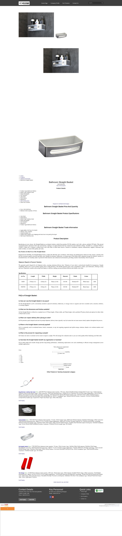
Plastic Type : (54, 397)
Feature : (77, 422)
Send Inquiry (66, 203)
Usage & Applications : (71, 421)
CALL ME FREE (64, 482)
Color (21, 216)
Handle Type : (36, 397)
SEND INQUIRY (57, 482)
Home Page (44, 3)
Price (21, 209)
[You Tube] (53, 497)
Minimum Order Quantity (26, 210)
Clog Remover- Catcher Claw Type (27, 392)
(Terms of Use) (117, 504)
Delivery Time (23, 231)
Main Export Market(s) (25, 236)
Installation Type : (67, 396)
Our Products (66, 3)
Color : (74, 392)
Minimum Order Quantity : (54, 392)
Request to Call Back (58, 203)
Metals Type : (76, 394)
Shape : (38, 393)
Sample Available (24, 233)
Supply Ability (23, 230)
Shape (21, 220)
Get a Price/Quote (61, 185)
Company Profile (55, 3)
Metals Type (23, 219)
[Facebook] (50, 497)
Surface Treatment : (49, 424)
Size (21, 222)
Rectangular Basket (23, 446)
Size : (54, 396)
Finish (21, 217)
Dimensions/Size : (68, 393)
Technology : (57, 394)
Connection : (47, 393)
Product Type (23, 224)
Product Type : (91, 392)
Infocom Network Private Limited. (114, 505)
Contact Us (75, 3)
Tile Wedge (21, 473)
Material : (83, 420)
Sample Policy (23, 234)
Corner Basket (22, 420)
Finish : (89, 394)
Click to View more (24, 201)
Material (22, 223)
